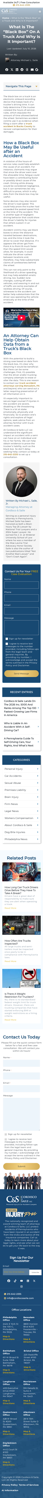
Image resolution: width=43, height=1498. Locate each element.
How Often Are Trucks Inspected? (18, 942)
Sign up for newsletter (21, 638)
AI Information (10, 1490)
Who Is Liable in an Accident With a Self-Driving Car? (17, 727)
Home (5, 18)
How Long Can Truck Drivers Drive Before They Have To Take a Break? (21, 890)
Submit (21, 1166)
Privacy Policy (10, 1485)
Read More (10, 908)
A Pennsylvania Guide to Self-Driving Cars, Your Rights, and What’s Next (19, 742)
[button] (40, 11)
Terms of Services (29, 1485)
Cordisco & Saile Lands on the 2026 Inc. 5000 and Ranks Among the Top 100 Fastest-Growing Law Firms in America (20, 708)
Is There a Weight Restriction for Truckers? (19, 995)
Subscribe (35, 1272)
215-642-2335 (10, 454)
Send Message (21, 673)
